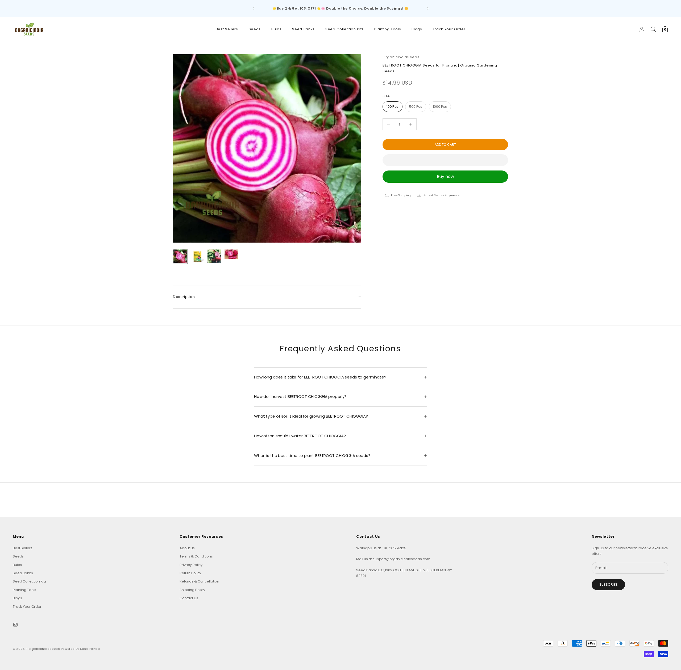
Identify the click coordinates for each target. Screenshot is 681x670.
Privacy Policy (191, 564)
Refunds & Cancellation (199, 581)
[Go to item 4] (231, 254)
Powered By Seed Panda (80, 649)
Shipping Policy (192, 589)
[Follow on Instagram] (15, 624)
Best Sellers (227, 29)
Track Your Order (449, 29)
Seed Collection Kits (344, 29)
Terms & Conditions (196, 556)
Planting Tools (387, 29)
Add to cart (445, 144)
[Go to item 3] (214, 256)
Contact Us (189, 598)
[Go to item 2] (197, 256)
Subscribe (608, 584)
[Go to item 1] (180, 256)
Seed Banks (303, 29)
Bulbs (276, 29)
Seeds (255, 29)
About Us (187, 548)
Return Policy (190, 573)
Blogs (417, 29)
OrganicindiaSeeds (401, 57)
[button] (445, 160)
